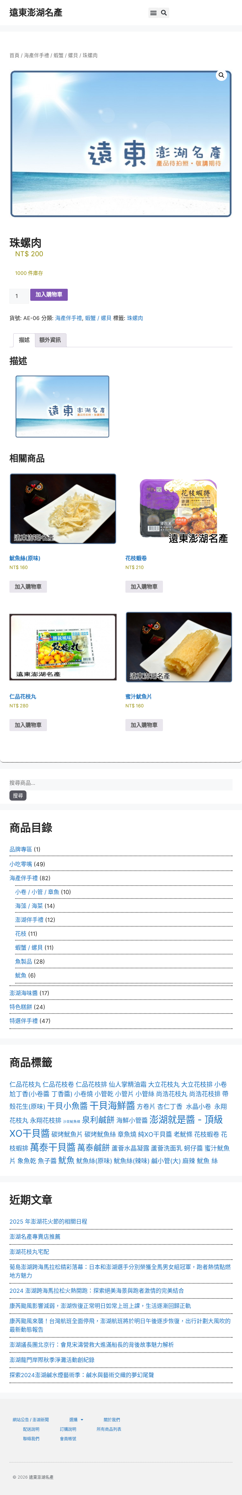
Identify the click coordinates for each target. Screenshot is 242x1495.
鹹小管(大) (166, 1161)
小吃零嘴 (20, 864)
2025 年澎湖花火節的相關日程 (48, 1221)
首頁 (14, 55)
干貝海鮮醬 (112, 1105)
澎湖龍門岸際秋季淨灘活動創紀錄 (52, 1360)
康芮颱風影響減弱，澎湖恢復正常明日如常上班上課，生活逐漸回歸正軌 (100, 1306)
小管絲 (144, 1094)
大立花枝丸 (164, 1084)
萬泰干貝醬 (53, 1147)
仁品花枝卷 (58, 1084)
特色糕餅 (20, 1007)
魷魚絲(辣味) (132, 1161)
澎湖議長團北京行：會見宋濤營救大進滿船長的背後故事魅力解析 (91, 1344)
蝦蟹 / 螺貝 (66, 55)
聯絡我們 (31, 1438)
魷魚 (20, 975)
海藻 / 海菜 (29, 906)
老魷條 (183, 1134)
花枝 (20, 933)
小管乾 (104, 1094)
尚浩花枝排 (205, 1094)
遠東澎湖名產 (35, 12)
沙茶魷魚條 (71, 1122)
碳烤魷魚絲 (100, 1134)
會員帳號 (68, 1438)
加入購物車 (49, 294)
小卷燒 (83, 1094)
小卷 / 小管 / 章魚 (37, 892)
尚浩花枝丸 (171, 1094)
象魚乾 (26, 1161)
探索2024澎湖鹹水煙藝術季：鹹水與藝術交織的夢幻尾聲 (81, 1375)
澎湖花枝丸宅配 (29, 1252)
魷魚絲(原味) (94, 1161)
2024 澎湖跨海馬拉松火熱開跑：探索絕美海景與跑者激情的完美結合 (96, 1290)
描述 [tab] (24, 340)
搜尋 (18, 795)
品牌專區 (20, 849)
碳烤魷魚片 (67, 1134)
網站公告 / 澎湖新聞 (31, 1419)
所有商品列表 (109, 1428)
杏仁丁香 (169, 1107)
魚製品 (23, 961)
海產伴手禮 (36, 55)
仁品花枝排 (91, 1084)
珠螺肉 (135, 318)
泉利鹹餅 (98, 1120)
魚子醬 (47, 1161)
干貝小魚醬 (67, 1106)
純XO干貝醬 (155, 1134)
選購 (73, 1419)
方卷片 (146, 1107)
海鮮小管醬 (132, 1120)
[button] (153, 13)
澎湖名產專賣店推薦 (34, 1236)
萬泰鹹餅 (93, 1148)
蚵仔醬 (193, 1148)
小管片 (124, 1094)
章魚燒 (127, 1134)
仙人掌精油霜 (128, 1084)
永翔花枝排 (45, 1120)
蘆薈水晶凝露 (130, 1148)
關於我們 (112, 1419)
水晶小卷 (198, 1107)
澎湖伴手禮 (29, 920)
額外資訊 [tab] (50, 340)
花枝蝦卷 (206, 1134)
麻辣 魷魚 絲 (200, 1161)
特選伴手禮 (23, 1021)
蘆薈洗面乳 (166, 1148)
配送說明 (31, 1428)
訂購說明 (68, 1428)
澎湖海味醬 (23, 993)
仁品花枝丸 (25, 1084)
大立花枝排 (197, 1084)
